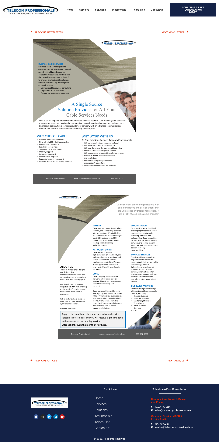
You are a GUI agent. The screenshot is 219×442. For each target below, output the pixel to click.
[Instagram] (42, 416)
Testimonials (119, 9)
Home (70, 9)
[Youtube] (62, 416)
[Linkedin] (55, 416)
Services (84, 9)
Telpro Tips (138, 9)
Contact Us (157, 9)
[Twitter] (49, 416)
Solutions (100, 9)
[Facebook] (36, 416)
